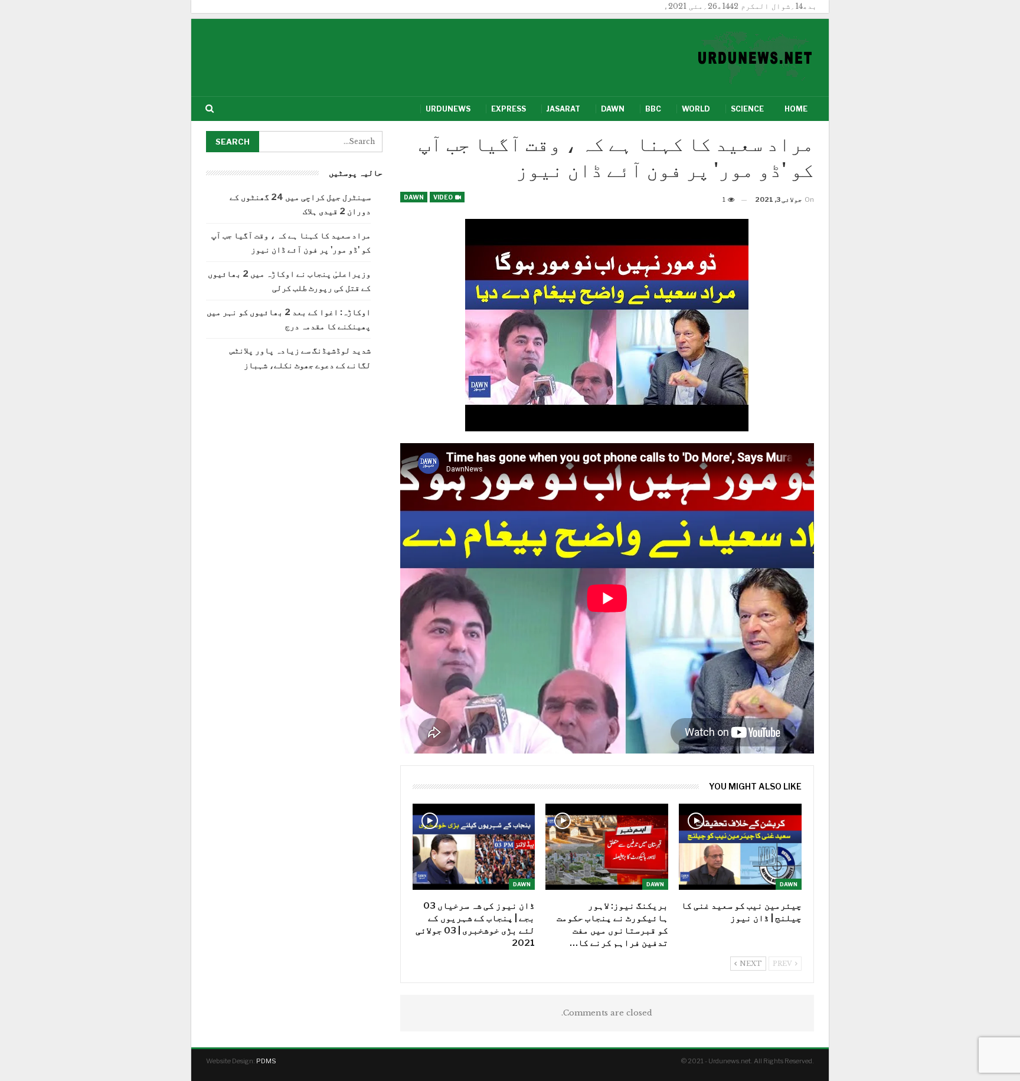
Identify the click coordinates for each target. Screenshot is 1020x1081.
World (696, 108)
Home (796, 108)
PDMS (266, 1061)
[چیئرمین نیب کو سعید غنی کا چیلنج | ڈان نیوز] (740, 846)
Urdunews (448, 108)
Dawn (613, 108)
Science (747, 108)
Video (443, 197)
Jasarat (563, 108)
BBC (653, 108)
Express (508, 108)
